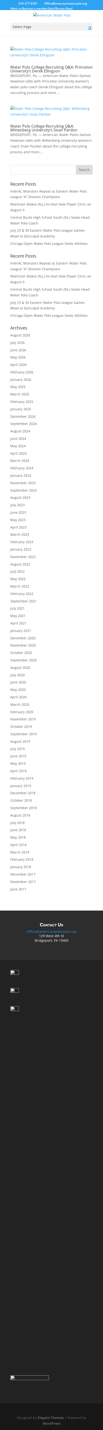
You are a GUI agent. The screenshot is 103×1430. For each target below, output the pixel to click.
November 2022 (23, 556)
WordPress (52, 1423)
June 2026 (18, 350)
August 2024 (20, 431)
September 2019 (23, 734)
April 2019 (18, 771)
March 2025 (19, 394)
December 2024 (22, 416)
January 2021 (20, 630)
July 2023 (17, 505)
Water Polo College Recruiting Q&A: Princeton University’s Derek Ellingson (51, 69)
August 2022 (20, 564)
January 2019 (20, 785)
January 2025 (20, 409)
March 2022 (19, 586)
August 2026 (20, 335)
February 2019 (21, 778)
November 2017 (23, 881)
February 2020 (21, 712)
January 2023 (20, 549)
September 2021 (23, 601)
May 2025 (18, 386)
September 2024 (23, 423)
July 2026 (17, 342)
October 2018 (21, 800)
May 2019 (18, 763)
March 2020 (19, 704)
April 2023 (18, 527)
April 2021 (18, 623)
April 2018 (18, 844)
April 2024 (18, 453)
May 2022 (18, 579)
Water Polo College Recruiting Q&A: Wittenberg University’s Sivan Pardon (43, 128)
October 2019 (21, 726)
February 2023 (21, 542)
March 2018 (19, 852)
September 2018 (23, 808)
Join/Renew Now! (61, 8)
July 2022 (17, 571)
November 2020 (23, 645)
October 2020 (21, 652)
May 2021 (18, 615)
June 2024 (18, 438)
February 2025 (21, 401)
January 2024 (20, 475)
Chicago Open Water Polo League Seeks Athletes (49, 243)
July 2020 (17, 675)
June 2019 (18, 756)
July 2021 (17, 608)
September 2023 (23, 490)
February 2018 (21, 859)
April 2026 (18, 364)
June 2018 (18, 830)
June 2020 (18, 682)
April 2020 (18, 697)
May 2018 (18, 837)
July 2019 (17, 749)
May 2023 (18, 520)
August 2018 (20, 815)
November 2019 (23, 719)
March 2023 (19, 534)
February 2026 (21, 372)
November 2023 (23, 483)
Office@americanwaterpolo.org (51, 931)
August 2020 (20, 667)
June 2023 (18, 512)
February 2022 (21, 593)
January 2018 (20, 867)
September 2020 (23, 660)
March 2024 (19, 460)
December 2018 (22, 793)
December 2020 (22, 638)
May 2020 (18, 689)
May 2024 (18, 446)
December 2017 (22, 874)
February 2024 (21, 468)
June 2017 (18, 889)
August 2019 (20, 741)
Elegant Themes (51, 1417)
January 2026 (20, 379)
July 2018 (17, 822)
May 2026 (18, 357)
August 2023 (20, 497)
